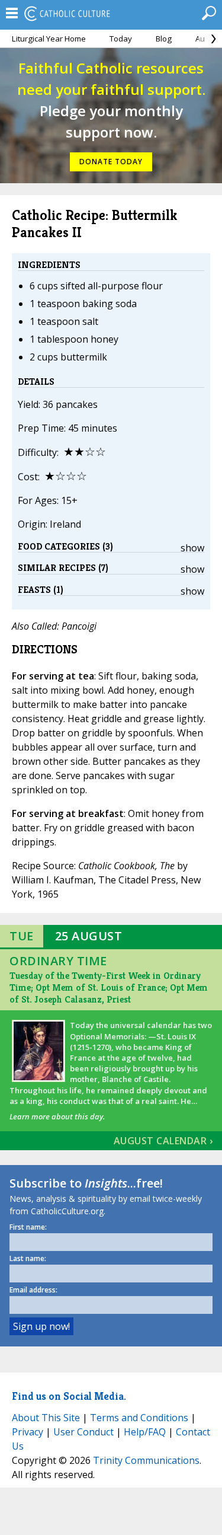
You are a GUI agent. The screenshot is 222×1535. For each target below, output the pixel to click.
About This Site (46, 1417)
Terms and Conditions (139, 1417)
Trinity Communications (146, 1460)
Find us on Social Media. (69, 1396)
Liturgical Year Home (49, 38)
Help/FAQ (145, 1431)
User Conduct (83, 1431)
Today (121, 38)
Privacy (27, 1431)
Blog (164, 38)
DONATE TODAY (111, 162)
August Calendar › (163, 1140)
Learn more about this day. (57, 1116)
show (192, 547)
